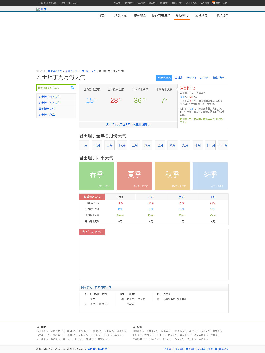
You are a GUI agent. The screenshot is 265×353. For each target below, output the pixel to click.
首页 (101, 15)
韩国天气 (107, 335)
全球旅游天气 (55, 71)
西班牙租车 (177, 3)
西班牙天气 (42, 331)
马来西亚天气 (43, 335)
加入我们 (190, 349)
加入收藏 (204, 3)
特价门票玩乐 (161, 15)
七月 (160, 145)
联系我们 (179, 349)
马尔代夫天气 (58, 331)
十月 (198, 145)
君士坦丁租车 (47, 114)
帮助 (195, 3)
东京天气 (217, 331)
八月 (173, 145)
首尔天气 (149, 335)
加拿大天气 (104, 339)
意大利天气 (42, 339)
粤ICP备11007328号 (99, 349)
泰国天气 (83, 335)
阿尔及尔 (95, 294)
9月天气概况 (164, 77)
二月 (97, 145)
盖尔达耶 (131, 294)
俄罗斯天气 (85, 331)
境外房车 (120, 15)
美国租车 (118, 3)
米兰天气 (179, 339)
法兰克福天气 (201, 335)
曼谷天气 (193, 331)
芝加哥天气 (152, 331)
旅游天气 (182, 15)
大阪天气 (205, 331)
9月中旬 (191, 77)
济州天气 (137, 335)
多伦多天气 (181, 331)
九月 (185, 145)
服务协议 (224, 349)
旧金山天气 (138, 331)
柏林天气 (172, 335)
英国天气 (119, 335)
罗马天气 (167, 339)
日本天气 (95, 335)
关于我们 (168, 349)
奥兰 (92, 299)
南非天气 (109, 331)
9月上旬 (179, 77)
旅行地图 (201, 15)
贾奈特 (141, 299)
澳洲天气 (71, 335)
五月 (135, 145)
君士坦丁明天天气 (49, 102)
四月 (122, 145)
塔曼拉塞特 (169, 299)
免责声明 (212, 349)
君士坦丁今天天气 (49, 96)
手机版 (220, 15)
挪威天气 (97, 331)
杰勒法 (130, 304)
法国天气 (79, 339)
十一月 (210, 145)
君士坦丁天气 (89, 71)
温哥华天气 (166, 331)
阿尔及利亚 (72, 71)
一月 (84, 145)
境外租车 (140, 15)
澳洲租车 (129, 3)
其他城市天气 (47, 108)
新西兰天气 (59, 335)
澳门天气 (160, 335)
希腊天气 (55, 339)
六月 (147, 145)
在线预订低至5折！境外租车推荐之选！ (59, 3)
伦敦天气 (191, 339)
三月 (110, 145)
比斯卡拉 (103, 304)
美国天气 (71, 331)
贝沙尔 (93, 304)
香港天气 (203, 339)
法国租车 (141, 3)
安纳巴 (104, 294)
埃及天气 (121, 331)
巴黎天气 (215, 335)
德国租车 (153, 3)
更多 (188, 3)
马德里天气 (155, 339)
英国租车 (164, 3)
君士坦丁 (131, 299)
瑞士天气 (67, 339)
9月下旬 (204, 77)
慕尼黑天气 (185, 335)
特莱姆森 (181, 299)
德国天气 (90, 339)
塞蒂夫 (167, 294)
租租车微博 (221, 3)
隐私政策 (201, 349)
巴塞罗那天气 (139, 339)
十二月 (223, 145)
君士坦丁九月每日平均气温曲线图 (126, 124)
